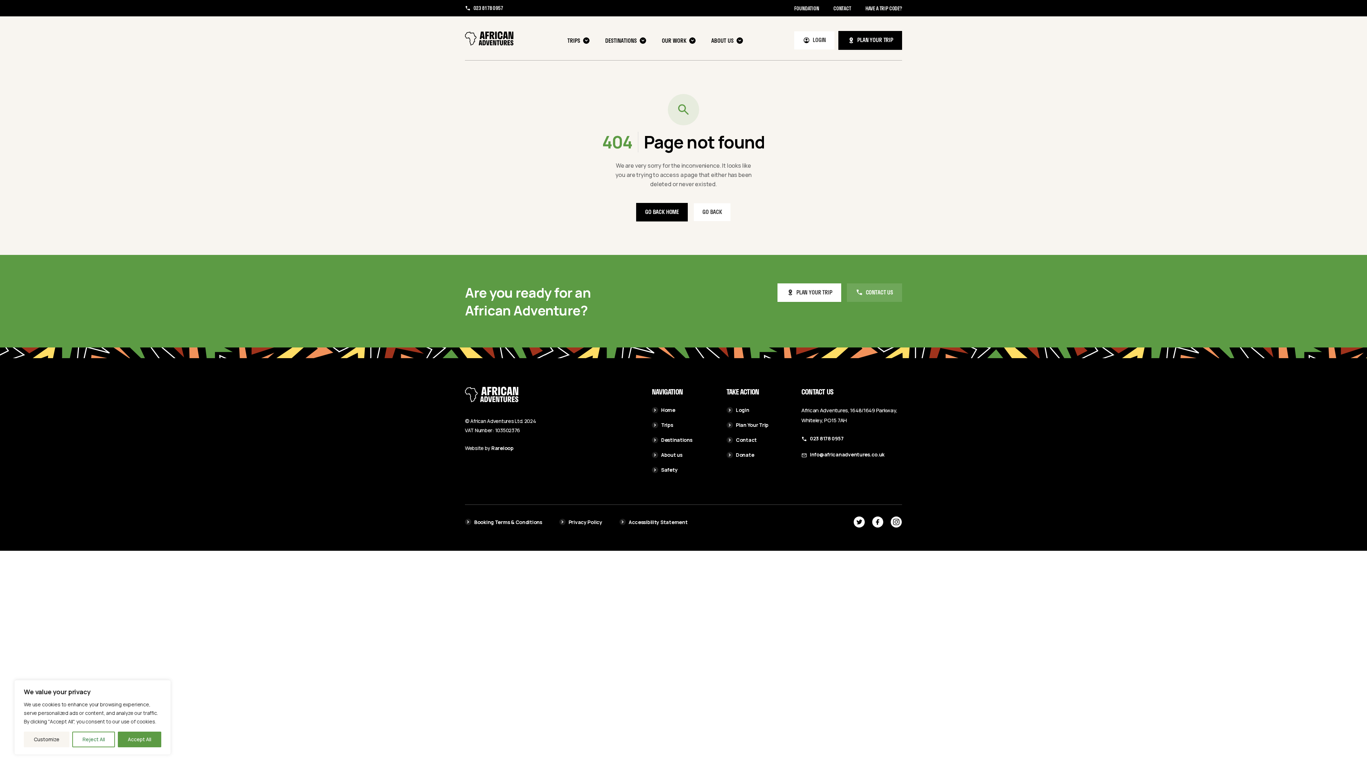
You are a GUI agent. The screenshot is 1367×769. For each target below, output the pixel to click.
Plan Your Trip (752, 425)
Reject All (94, 739)
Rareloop (502, 448)
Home (668, 410)
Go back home (662, 211)
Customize (46, 739)
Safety (669, 469)
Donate (745, 454)
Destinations (621, 40)
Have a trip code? (883, 8)
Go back (712, 211)
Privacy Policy (585, 522)
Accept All (139, 739)
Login (819, 39)
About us (722, 40)
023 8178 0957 (488, 8)
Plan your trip (875, 39)
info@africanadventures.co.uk (847, 454)
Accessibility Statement (658, 522)
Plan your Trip (814, 292)
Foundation (806, 8)
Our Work (674, 40)
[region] (92, 717)
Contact (842, 8)
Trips (573, 40)
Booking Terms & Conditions (508, 522)
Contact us (879, 292)
